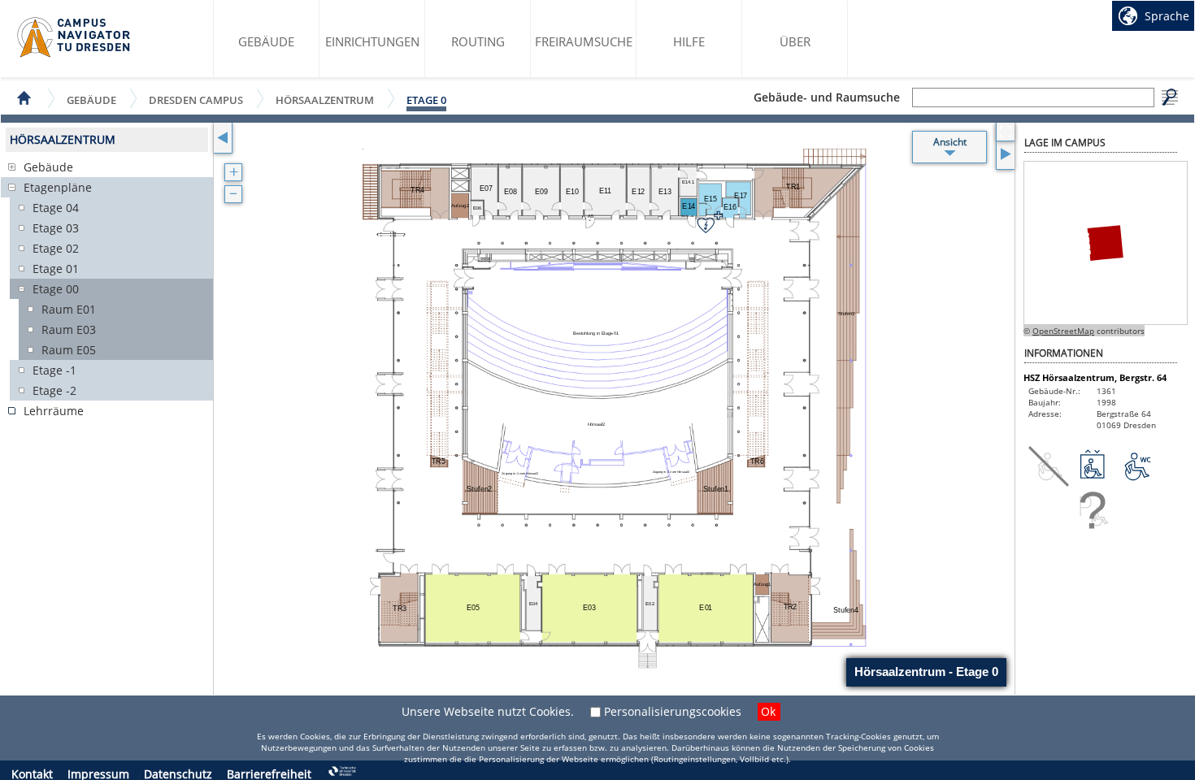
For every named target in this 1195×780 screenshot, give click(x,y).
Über (795, 41)
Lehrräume (54, 410)
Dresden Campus (196, 99)
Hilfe (689, 41)
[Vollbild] (1005, 132)
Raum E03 (68, 329)
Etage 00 (56, 289)
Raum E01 (68, 309)
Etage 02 (56, 248)
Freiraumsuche (583, 41)
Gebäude (266, 41)
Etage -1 (54, 370)
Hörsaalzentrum (325, 99)
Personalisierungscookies (672, 711)
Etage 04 (56, 207)
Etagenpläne (58, 187)
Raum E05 (68, 350)
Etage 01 (56, 268)
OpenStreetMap (1063, 330)
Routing (478, 41)
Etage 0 (426, 100)
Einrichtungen (372, 41)
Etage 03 (56, 228)
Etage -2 (54, 390)
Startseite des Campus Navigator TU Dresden (74, 37)
